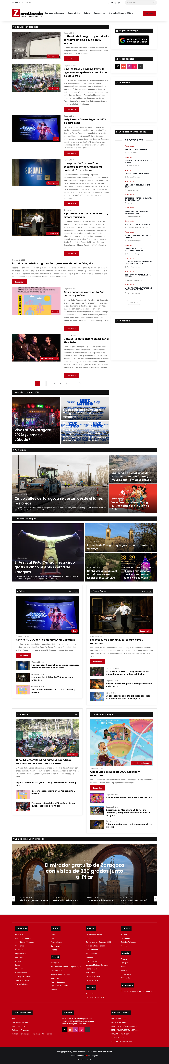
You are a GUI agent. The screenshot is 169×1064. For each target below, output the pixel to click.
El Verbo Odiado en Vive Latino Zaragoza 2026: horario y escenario (82, 413)
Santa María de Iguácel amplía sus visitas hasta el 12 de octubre (102, 574)
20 (67, 383)
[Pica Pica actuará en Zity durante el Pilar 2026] (97, 798)
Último (81, 383)
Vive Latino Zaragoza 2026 (120, 13)
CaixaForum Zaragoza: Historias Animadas (135, 249)
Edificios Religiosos (128, 942)
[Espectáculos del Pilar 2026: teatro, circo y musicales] (23, 677)
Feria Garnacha (92, 950)
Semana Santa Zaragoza (60, 974)
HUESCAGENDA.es (118, 1022)
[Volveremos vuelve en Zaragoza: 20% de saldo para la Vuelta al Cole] (133, 498)
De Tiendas (19, 950)
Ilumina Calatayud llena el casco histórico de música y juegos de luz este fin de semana (139, 573)
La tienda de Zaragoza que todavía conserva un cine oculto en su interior (86, 40)
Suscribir (149, 13)
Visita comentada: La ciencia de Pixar (138, 236)
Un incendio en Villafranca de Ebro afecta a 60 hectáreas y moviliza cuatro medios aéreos (131, 476)
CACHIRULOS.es (117, 1038)
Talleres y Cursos (22, 980)
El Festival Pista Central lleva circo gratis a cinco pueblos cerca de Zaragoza (45, 567)
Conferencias (56, 946)
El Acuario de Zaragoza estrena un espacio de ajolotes (129, 825)
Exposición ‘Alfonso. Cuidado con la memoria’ (139, 199)
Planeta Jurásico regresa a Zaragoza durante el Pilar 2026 (129, 685)
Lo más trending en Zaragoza (29, 839)
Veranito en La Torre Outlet (138, 149)
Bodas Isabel (126, 974)
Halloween (90, 957)
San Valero (55, 963)
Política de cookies (19, 1026)
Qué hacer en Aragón (25, 518)
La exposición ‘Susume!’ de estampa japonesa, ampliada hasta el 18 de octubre (83, 167)
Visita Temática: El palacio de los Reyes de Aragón (138, 263)
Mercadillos (19, 969)
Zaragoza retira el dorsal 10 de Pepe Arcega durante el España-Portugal (53, 804)
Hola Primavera (92, 961)
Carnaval (89, 938)
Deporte (18, 961)
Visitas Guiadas (21, 984)
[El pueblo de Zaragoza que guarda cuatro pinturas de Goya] (121, 537)
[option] (60, 420)
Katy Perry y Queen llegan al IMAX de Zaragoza (45, 639)
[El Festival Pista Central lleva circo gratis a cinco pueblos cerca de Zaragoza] (48, 552)
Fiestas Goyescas (58, 982)
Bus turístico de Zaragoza (137, 224)
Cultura (87, 13)
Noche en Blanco (92, 969)
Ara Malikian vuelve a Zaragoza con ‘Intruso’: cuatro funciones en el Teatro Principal (128, 673)
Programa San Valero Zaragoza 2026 (66, 967)
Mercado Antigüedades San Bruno (137, 186)
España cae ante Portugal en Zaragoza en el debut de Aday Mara (53, 263)
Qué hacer (19, 934)
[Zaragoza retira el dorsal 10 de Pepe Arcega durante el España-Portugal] (23, 806)
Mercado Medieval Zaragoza (97, 965)
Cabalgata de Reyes (94, 934)
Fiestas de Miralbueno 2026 (137, 174)
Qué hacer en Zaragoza (54, 13)
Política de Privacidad (20, 1030)
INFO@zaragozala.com (77, 1024)
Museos (54, 950)
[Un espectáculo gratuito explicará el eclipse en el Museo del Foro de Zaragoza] (97, 696)
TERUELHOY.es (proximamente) (124, 1026)
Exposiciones (56, 942)
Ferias (17, 965)
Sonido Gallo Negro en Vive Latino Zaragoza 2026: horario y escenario (97, 431)
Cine (52, 938)
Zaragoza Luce (92, 980)
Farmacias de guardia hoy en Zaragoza (136, 991)
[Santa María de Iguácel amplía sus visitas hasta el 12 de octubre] (103, 567)
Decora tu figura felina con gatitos (138, 276)
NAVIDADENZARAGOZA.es (121, 1041)
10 (60, 383)
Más (69, 591)
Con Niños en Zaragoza (24, 942)
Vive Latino (90, 973)
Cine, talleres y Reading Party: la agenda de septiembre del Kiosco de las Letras (85, 72)
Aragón (124, 959)
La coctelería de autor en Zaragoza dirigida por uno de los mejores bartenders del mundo (84, 874)
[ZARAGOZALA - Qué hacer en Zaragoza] (27, 13)
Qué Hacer (23, 714)
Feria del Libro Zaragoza (95, 946)
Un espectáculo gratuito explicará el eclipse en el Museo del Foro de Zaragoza (128, 697)
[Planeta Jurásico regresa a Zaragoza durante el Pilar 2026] (97, 684)
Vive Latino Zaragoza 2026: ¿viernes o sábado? (33, 435)
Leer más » (71, 59)
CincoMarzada (56, 970)
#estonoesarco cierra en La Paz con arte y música (84, 293)
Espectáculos (99, 13)
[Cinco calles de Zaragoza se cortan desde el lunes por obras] (60, 484)
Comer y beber (74, 13)
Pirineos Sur (126, 978)
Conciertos (19, 946)
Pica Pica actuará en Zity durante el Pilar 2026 (129, 797)
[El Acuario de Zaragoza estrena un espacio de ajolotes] (97, 824)
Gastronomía (126, 938)
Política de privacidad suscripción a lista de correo (32, 1034)
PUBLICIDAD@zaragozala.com (82, 1021)
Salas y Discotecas (23, 976)
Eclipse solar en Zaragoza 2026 (98, 942)
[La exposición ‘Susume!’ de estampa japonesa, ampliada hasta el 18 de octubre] (23, 665)
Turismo (124, 934)
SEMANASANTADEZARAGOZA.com (125, 1030)
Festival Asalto (91, 953)
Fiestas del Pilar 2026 (59, 986)
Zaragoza (125, 963)
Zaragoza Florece (93, 976)
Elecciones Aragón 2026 (95, 997)
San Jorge (55, 978)
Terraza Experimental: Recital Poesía (138, 161)
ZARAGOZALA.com (118, 1019)
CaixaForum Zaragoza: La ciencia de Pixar (136, 212)
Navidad (54, 990)
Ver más (134, 302)
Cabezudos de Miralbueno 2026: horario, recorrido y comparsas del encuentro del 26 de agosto (128, 813)
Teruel (123, 967)
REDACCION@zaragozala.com (80, 1019)
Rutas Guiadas (21, 973)
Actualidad (20, 450)
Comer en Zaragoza (23, 938)
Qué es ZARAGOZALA (21, 1022)
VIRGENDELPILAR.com (120, 1034)
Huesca (124, 970)
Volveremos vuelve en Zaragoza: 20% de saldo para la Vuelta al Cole (132, 506)
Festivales (19, 957)
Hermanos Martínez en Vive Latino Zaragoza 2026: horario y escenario (72, 431)
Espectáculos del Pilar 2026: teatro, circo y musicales (53, 678)
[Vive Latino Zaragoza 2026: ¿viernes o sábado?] (36, 420)
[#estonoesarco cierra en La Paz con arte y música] (23, 689)
